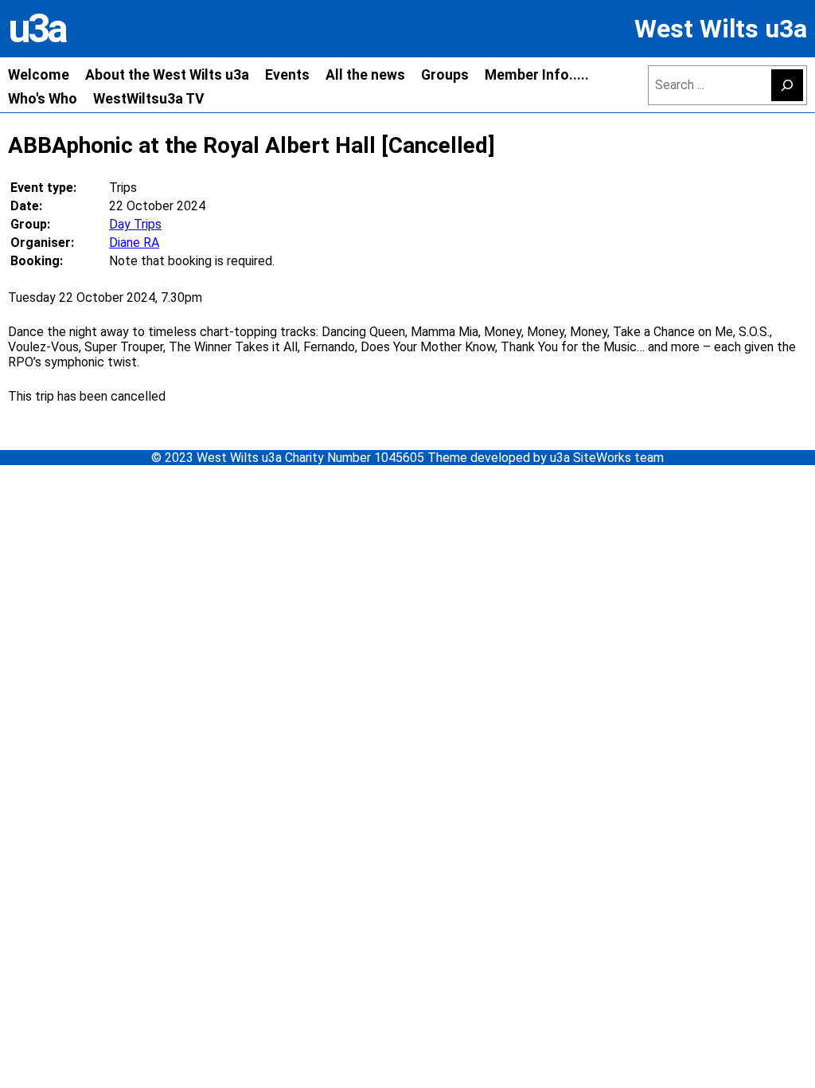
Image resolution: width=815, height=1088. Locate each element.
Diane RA (134, 242)
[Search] (787, 85)
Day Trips (135, 224)
